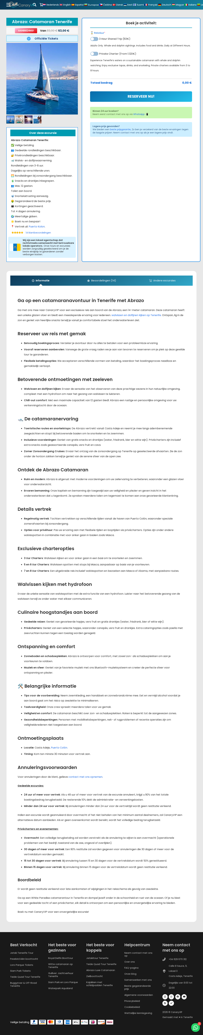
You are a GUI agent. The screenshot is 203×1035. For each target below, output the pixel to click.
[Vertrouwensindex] (171, 1003)
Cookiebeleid (132, 1007)
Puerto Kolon (37, 226)
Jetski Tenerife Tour (21, 952)
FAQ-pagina (131, 967)
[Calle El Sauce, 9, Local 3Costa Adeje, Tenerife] (165, 971)
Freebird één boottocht (24, 959)
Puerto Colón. (59, 747)
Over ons (129, 961)
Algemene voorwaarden (138, 995)
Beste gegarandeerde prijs (137, 987)
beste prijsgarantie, (120, 129)
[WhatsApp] (171, 996)
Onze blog (130, 973)
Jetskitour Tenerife (97, 958)
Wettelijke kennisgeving (138, 1013)
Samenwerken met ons (138, 979)
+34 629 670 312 (178, 959)
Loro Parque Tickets (21, 965)
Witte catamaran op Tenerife (60, 965)
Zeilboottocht (94, 976)
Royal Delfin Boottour (60, 958)
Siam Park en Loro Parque (63, 982)
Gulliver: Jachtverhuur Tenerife (60, 974)
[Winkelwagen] (41, 5)
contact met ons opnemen (85, 777)
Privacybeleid (132, 1001)
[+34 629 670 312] (165, 959)
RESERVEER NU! (141, 96)
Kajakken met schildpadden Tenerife (99, 984)
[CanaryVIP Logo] (22, 5)
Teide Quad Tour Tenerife (25, 976)
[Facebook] (177, 996)
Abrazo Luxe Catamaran (100, 970)
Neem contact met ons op (138, 954)
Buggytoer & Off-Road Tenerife (23, 984)
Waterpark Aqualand (60, 988)
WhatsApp (139, 114)
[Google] (165, 1003)
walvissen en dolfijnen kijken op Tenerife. (136, 315)
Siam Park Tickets (20, 970)
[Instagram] (165, 996)
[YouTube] (184, 996)
